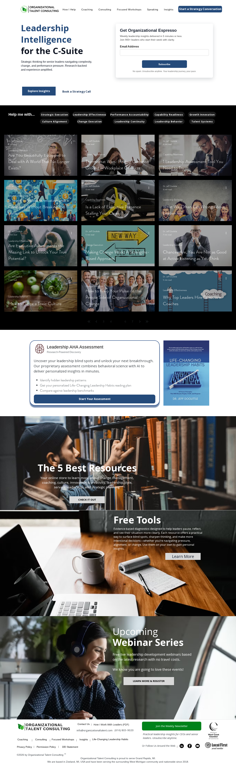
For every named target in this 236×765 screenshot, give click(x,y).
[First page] (89, 321)
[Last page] (147, 321)
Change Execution (94, 245)
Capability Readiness (173, 154)
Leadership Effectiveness (20, 241)
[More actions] (72, 143)
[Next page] (140, 321)
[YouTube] (197, 746)
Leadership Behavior (18, 150)
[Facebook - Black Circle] (189, 746)
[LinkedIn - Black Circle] (182, 746)
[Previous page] (96, 321)
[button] (69, 9)
